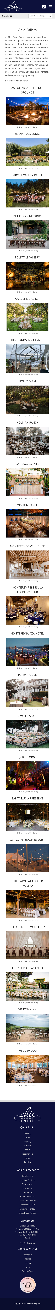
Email (27, 1238)
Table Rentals (27, 1188)
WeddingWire (27, 1271)
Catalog (27, 1133)
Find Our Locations (27, 1243)
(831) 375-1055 (32, 1229)
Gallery (27, 1145)
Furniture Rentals (27, 1196)
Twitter (28, 1263)
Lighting (27, 1141)
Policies (27, 1162)
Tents (27, 1137)
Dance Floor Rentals (27, 1200)
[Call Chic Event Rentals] (44, 7)
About (27, 1149)
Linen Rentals (27, 1192)
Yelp (28, 1267)
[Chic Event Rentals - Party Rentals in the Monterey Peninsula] (13, 6)
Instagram (27, 1254)
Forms (27, 1158)
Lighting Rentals (27, 1180)
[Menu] (50, 7)
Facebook (28, 1258)
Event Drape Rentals (27, 1213)
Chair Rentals (27, 1184)
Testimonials (27, 1153)
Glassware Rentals (27, 1208)
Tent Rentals (27, 1176)
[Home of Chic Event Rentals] (27, 1124)
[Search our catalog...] (50, 16)
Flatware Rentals (27, 1204)
